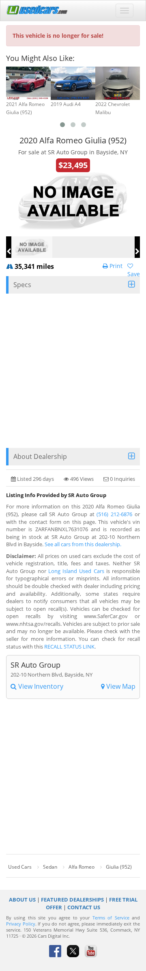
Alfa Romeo (81, 866)
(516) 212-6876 (114, 514)
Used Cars (20, 866)
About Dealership (40, 456)
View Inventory (40, 686)
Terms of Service (110, 918)
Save (133, 274)
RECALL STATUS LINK (69, 646)
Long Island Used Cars (76, 571)
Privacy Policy (20, 924)
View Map (120, 686)
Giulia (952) (119, 866)
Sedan (50, 866)
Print (115, 266)
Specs (22, 284)
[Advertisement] (73, 371)
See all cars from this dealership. (83, 544)
